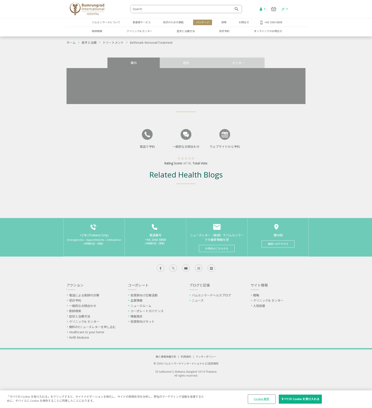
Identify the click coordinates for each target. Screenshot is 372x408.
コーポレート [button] (138, 285)
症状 (186, 63)
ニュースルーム (140, 306)
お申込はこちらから (216, 248)
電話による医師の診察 (84, 295)
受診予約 (224, 31)
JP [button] (283, 9)
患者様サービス (142, 22)
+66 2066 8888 (273, 22)
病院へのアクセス (278, 244)
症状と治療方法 (186, 31)
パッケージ (202, 22)
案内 (134, 63)
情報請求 (136, 316)
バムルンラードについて (106, 22)
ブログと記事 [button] (199, 285)
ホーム (71, 42)
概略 (256, 295)
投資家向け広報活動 (144, 295)
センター (238, 63)
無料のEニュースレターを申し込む (92, 327)
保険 (223, 22)
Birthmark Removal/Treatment (151, 42)
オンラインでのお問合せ (268, 31)
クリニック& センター (139, 31)
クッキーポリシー (206, 356)
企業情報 (136, 300)
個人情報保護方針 (166, 356)
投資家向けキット (142, 321)
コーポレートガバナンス (147, 311)
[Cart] (274, 9)
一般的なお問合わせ (82, 306)
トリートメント (113, 42)
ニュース (198, 300)
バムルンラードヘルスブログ (211, 295)
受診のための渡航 (173, 22)
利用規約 (186, 356)
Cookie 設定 (261, 399)
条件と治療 (89, 42)
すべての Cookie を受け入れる (300, 399)
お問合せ (244, 22)
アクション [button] (75, 285)
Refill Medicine (79, 337)
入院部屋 (259, 306)
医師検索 (97, 31)
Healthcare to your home (86, 332)
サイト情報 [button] (259, 285)
